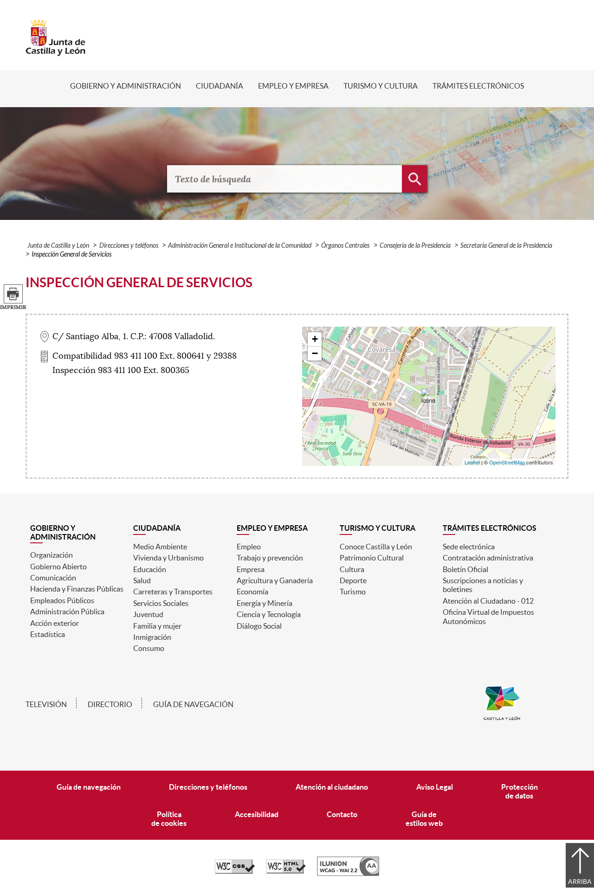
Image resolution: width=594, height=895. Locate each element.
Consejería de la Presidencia (415, 246)
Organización (51, 555)
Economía (252, 591)
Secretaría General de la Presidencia (506, 246)
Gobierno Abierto (58, 566)
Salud (142, 580)
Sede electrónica (469, 546)
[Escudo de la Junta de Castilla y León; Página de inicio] (56, 51)
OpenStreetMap (507, 462)
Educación (149, 569)
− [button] (315, 353)
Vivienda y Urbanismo (168, 558)
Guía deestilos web (424, 818)
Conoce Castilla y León (376, 546)
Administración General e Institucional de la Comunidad (239, 246)
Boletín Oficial (465, 569)
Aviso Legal (434, 787)
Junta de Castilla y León (58, 246)
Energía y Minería (264, 603)
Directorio (110, 704)
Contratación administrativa (488, 558)
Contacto (342, 814)
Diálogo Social (259, 626)
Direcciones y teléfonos (128, 246)
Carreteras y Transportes (173, 591)
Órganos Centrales (345, 246)
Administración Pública (67, 611)
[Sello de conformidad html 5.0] (286, 871)
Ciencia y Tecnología (269, 614)
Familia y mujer (157, 626)
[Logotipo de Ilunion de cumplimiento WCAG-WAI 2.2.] (348, 873)
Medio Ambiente (160, 546)
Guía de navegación (193, 704)
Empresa (251, 569)
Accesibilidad (256, 814)
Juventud (148, 614)
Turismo (353, 591)
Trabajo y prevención (270, 558)
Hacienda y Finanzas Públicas (76, 589)
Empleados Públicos (62, 600)
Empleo (249, 546)
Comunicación (53, 577)
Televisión (46, 704)
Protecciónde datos (519, 791)
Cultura (352, 569)
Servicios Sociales (160, 603)
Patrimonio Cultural (372, 558)
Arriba (580, 881)
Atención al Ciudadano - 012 (488, 601)
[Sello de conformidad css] (235, 871)
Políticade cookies (169, 818)
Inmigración (152, 637)
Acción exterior (54, 623)
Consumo (148, 648)
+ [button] (315, 339)
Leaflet (472, 462)
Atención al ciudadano (332, 787)
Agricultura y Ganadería (275, 580)
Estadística (47, 634)
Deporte (353, 580)
